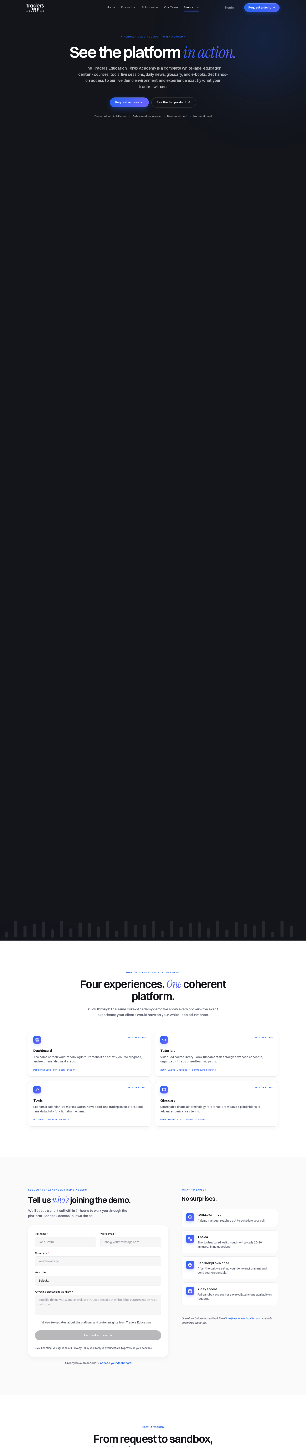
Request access (127, 102)
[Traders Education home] (35, 7)
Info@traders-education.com (243, 1318)
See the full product (171, 102)
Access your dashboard (116, 1363)
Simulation (191, 7)
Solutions (148, 7)
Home (111, 7)
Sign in (229, 7)
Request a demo (259, 7)
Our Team (171, 7)
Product (126, 7)
